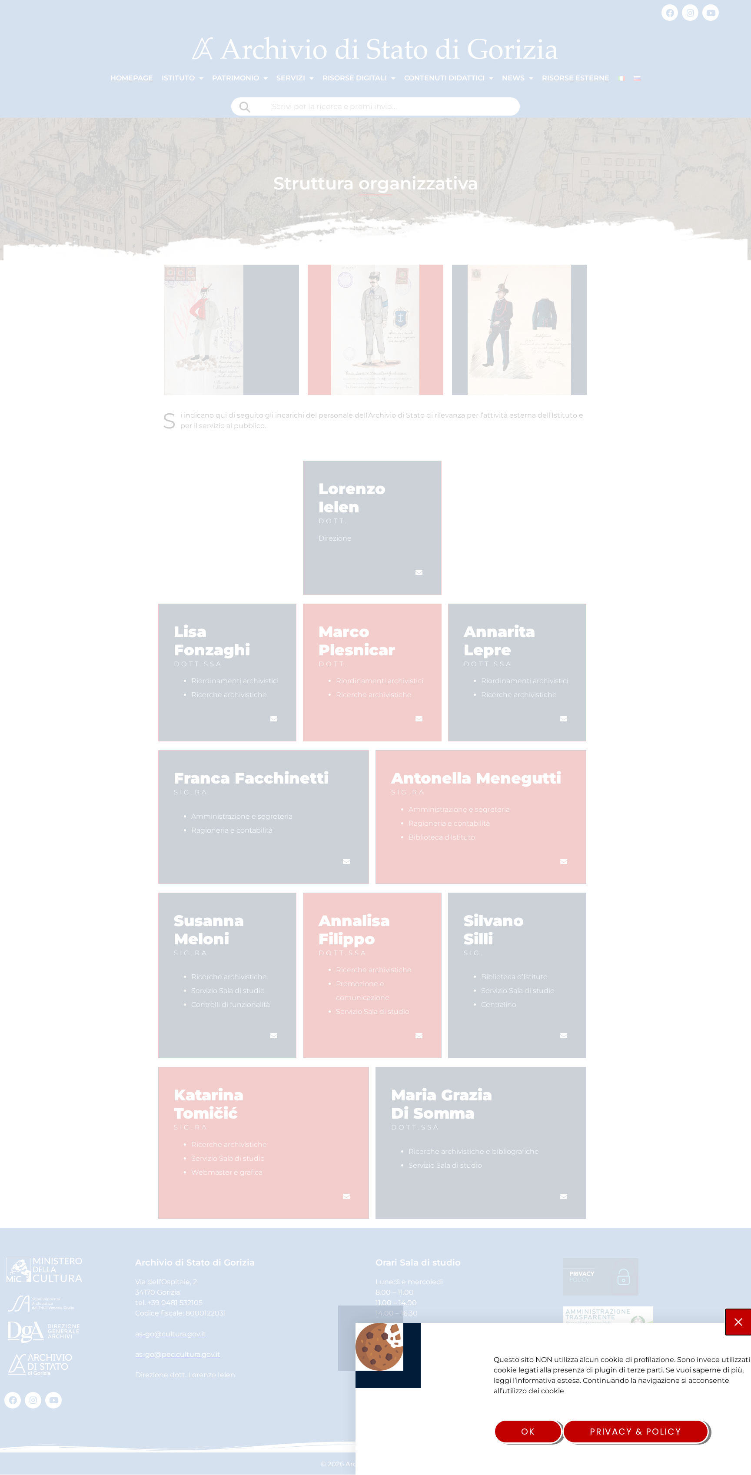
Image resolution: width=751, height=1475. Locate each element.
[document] (375, 737)
